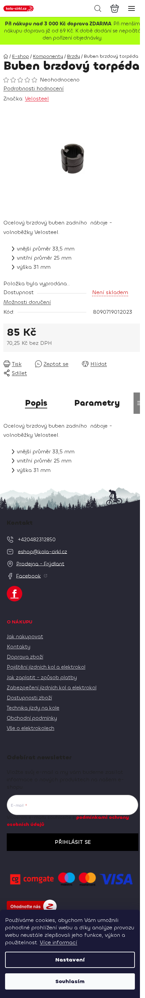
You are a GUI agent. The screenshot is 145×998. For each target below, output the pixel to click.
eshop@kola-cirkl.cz (42, 551)
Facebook (28, 575)
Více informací (58, 942)
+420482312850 (37, 539)
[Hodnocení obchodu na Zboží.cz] (32, 906)
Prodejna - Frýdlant (40, 563)
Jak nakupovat (25, 636)
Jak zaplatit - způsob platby (42, 677)
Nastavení (70, 959)
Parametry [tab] (97, 403)
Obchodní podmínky (32, 718)
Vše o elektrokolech (30, 728)
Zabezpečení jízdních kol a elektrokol (51, 687)
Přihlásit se (73, 842)
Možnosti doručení (27, 302)
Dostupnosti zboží (29, 697)
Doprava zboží (25, 657)
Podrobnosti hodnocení (33, 88)
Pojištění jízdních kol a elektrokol (46, 667)
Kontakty (18, 646)
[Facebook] (14, 593)
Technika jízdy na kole (33, 708)
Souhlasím (70, 981)
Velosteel (37, 98)
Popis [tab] (36, 403)
